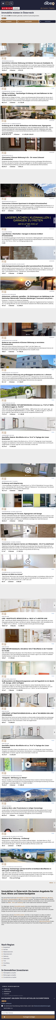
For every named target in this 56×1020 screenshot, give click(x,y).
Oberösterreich (7, 954)
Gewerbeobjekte (13, 899)
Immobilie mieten (19, 915)
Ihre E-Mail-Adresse (5, 1010)
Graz (13, 902)
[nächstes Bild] (54, 50)
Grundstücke (25, 899)
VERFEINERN (48, 21)
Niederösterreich (8, 952)
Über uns (7, 989)
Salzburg (5, 956)
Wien (4, 965)
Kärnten (5, 949)
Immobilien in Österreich (24, 898)
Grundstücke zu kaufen (9, 977)
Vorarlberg (6, 963)
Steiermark (6, 958)
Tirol (4, 961)
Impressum (7, 991)
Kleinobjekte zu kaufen (9, 973)
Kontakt (6, 994)
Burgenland (6, 947)
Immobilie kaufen (20, 906)
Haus (51, 898)
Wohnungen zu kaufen (9, 975)
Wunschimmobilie (44, 921)
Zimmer (5, 899)
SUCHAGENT (9, 21)
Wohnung (44, 898)
